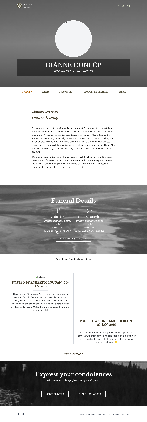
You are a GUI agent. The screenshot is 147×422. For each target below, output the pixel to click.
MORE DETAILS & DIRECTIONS (73, 238)
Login (82, 414)
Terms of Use (101, 414)
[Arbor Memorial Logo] (24, 5)
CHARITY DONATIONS (90, 394)
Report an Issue (125, 414)
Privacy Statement (113, 414)
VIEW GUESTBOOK (73, 354)
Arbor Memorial (90, 414)
